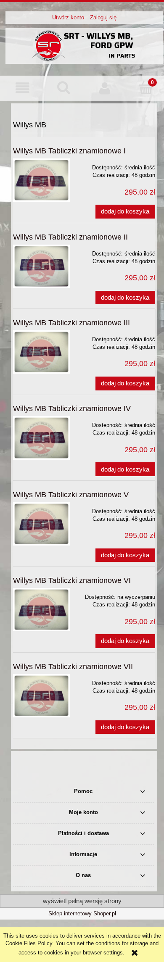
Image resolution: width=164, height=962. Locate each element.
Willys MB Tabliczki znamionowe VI (72, 580)
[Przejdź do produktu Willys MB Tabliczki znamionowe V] (41, 524)
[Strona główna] (84, 45)
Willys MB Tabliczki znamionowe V (71, 494)
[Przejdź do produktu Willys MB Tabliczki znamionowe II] (41, 266)
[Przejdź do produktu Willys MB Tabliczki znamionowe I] (41, 180)
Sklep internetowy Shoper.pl (82, 913)
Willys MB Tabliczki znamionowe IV (72, 408)
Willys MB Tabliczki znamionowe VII (73, 666)
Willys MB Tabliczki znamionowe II (70, 237)
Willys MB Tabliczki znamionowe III (71, 323)
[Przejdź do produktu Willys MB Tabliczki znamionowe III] (41, 352)
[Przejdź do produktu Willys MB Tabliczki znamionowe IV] (41, 437)
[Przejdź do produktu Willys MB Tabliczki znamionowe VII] (41, 695)
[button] (22, 88)
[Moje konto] (104, 88)
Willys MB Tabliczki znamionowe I (69, 151)
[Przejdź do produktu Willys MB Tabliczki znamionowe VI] (41, 609)
